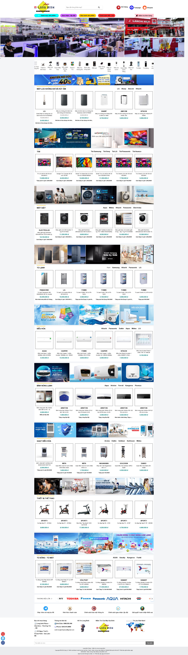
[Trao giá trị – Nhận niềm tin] (46, 7)
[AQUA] (140, 598)
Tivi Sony (106, 151)
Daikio (114, 441)
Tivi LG (114, 151)
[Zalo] (3, 638)
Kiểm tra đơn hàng (145, 15)
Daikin (121, 328)
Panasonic (127, 208)
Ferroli (120, 385)
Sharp (123, 89)
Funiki (139, 557)
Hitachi (138, 89)
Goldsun (121, 441)
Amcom (131, 89)
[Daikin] (113, 598)
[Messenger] (3, 643)
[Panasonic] (126, 598)
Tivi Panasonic (124, 151)
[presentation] (57, 598)
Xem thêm (146, 89)
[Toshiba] (100, 598)
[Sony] (86, 598)
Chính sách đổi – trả (107, 15)
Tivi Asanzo (136, 151)
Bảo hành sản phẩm (87, 15)
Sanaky (122, 557)
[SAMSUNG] (60, 598)
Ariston (113, 385)
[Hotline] (3, 634)
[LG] (73, 598)
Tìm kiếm (149, 643)
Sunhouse (131, 441)
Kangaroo (129, 385)
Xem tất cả (146, 328)
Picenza (138, 385)
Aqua (105, 208)
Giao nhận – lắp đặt (68, 15)
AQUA (115, 557)
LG (118, 89)
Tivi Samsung (96, 151)
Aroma (107, 441)
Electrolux (137, 208)
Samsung (115, 267)
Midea (111, 208)
